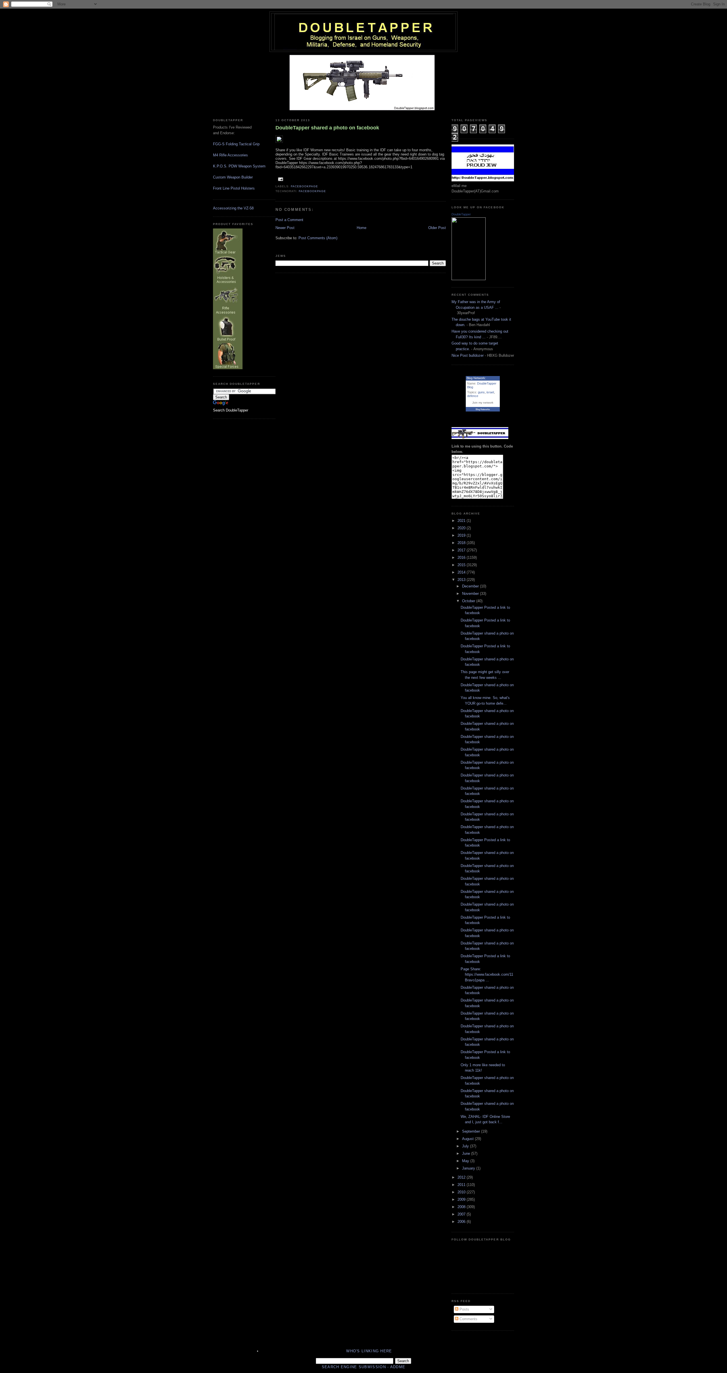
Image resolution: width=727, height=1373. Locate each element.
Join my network (482, 402)
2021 (462, 520)
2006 (462, 1221)
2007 (462, 1214)
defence (472, 396)
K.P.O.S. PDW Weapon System (239, 166)
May (466, 1161)
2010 (462, 1192)
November (471, 593)
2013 (462, 580)
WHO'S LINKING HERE (369, 1351)
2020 (462, 528)
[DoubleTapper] (469, 279)
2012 (462, 1177)
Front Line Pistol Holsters (234, 188)
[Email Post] (279, 178)
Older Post (437, 228)
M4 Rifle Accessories (230, 155)
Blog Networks (483, 409)
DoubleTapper (461, 214)
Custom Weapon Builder (233, 177)
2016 (462, 557)
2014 (462, 572)
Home (361, 228)
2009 (462, 1199)
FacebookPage (304, 186)
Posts (463, 1309)
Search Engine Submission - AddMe (364, 1367)
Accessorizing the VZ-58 (233, 208)
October (469, 601)
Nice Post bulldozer (468, 355)
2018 (462, 543)
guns (481, 392)
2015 (462, 565)
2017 (462, 550)
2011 (462, 1185)
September (471, 1131)
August (468, 1139)
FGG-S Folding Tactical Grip (236, 144)
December (471, 586)
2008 (462, 1207)
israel (490, 392)
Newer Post (284, 228)
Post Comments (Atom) (317, 238)
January (469, 1168)
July (466, 1146)
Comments (467, 1319)
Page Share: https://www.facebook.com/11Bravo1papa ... (487, 974)
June (466, 1153)
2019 (462, 535)
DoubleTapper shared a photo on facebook (327, 128)
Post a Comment (289, 220)
